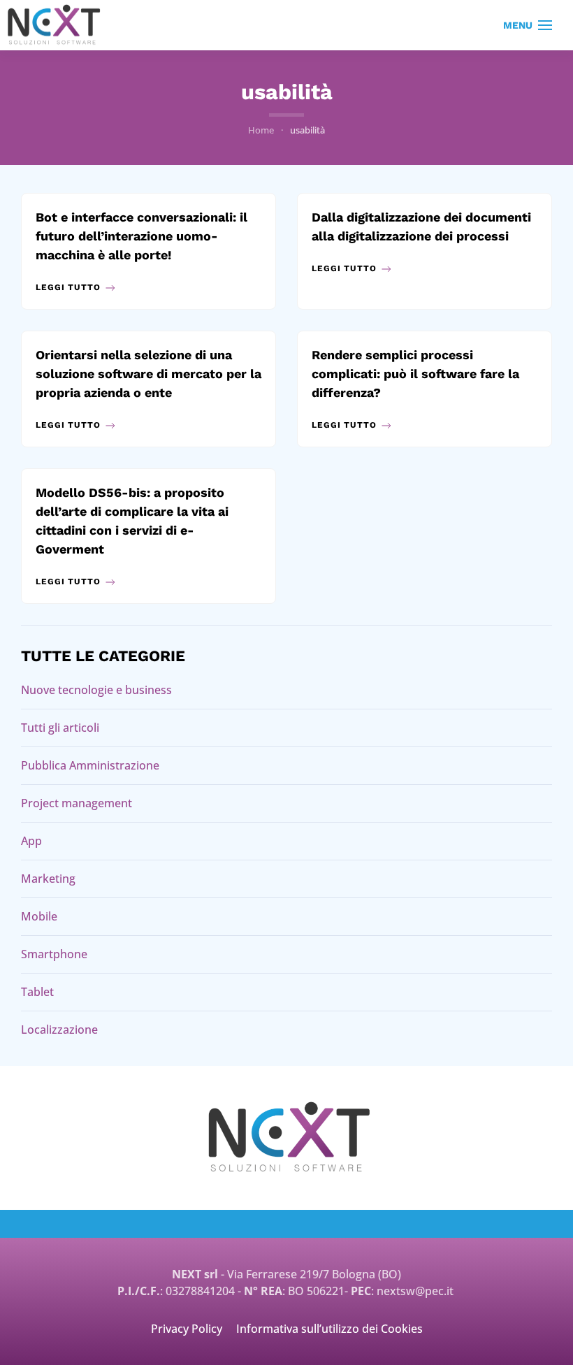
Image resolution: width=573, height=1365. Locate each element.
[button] (528, 25)
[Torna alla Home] (54, 25)
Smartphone (54, 954)
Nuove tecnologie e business (96, 690)
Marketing (48, 878)
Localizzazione (59, 1029)
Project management (76, 803)
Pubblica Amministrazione (90, 765)
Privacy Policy (186, 1328)
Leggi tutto (68, 287)
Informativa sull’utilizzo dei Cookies (329, 1328)
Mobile (39, 916)
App (31, 840)
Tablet (37, 991)
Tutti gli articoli (60, 727)
